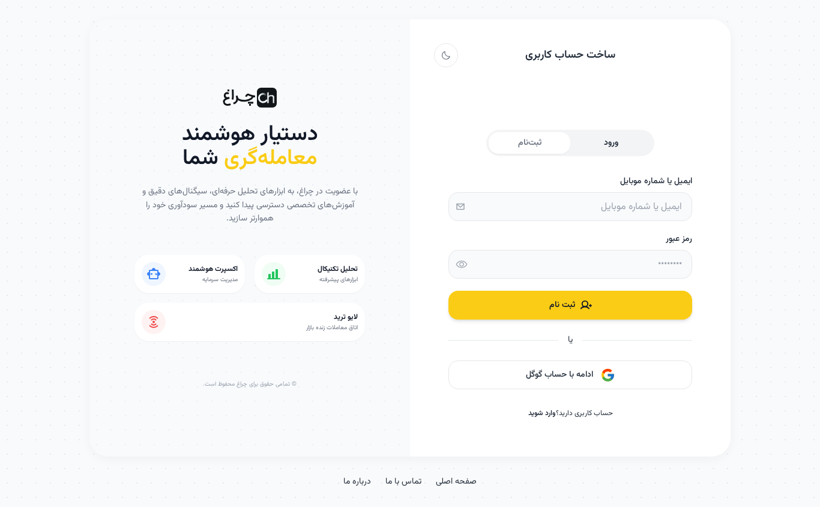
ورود (611, 143)
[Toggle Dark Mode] (446, 55)
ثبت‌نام (529, 143)
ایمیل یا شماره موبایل (656, 181)
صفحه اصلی (456, 482)
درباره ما (357, 482)
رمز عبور (679, 239)
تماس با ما (403, 482)
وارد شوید (542, 413)
